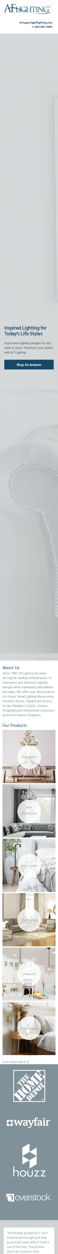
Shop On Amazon (29, 364)
